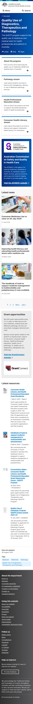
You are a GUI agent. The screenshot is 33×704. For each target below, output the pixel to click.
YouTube (5, 650)
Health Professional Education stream (12, 101)
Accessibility (6, 607)
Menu (7, 11)
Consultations (6, 640)
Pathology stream (12, 79)
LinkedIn (4, 645)
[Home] (16, 4)
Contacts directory (8, 594)
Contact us (5, 591)
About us (5, 578)
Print (14, 52)
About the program (12, 61)
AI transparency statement (11, 586)
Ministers (5, 581)
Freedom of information (10, 589)
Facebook (5, 642)
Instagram (5, 652)
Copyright (5, 609)
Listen (6, 52)
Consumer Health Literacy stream (15, 121)
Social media (6, 619)
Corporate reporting (9, 584)
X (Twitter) (5, 647)
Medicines (14, 560)
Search (28, 11)
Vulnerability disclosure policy (12, 624)
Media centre (6, 635)
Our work (6, 16)
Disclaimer (5, 612)
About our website (8, 604)
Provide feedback (10, 672)
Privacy (4, 614)
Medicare (5, 560)
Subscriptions (6, 622)
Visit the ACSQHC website (15, 183)
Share (22, 52)
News (4, 637)
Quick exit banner (8, 617)
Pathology (24, 560)
